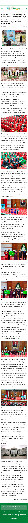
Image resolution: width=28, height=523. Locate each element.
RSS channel (14, 518)
